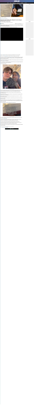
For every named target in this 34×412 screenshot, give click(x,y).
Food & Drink (5, 17)
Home (1, 17)
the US (3, 60)
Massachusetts (5, 118)
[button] (22, 23)
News (2, 17)
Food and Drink (6, 127)
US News (4, 127)
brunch (10, 57)
